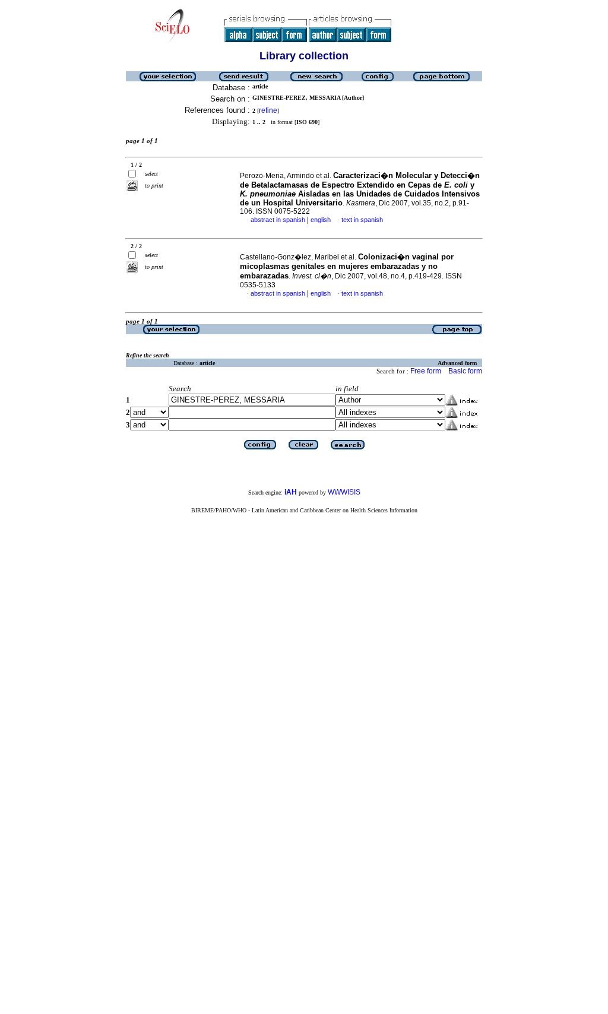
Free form (425, 371)
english (321, 219)
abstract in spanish (278, 219)
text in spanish (362, 219)
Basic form (465, 371)
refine (268, 110)
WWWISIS (344, 492)
